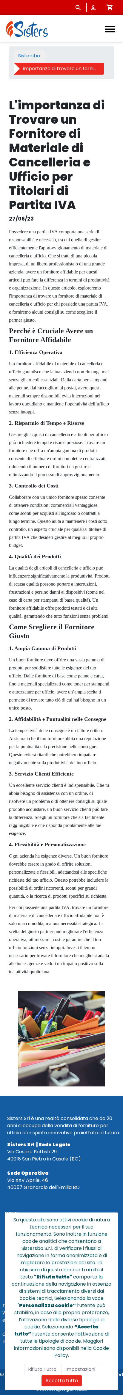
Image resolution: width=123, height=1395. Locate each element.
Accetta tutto (61, 1380)
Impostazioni (80, 1369)
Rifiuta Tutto (42, 1369)
